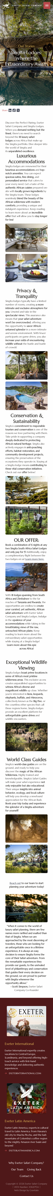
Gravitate (34, 1190)
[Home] (22, 5)
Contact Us (26, 1176)
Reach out (15, 883)
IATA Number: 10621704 (26, 1187)
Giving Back (34, 1169)
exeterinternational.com (24, 1073)
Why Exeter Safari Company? (26, 1163)
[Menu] (46, 5)
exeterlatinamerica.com (24, 1150)
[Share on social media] (10, 110)
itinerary (41, 644)
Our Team (17, 1169)
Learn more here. (34, 559)
